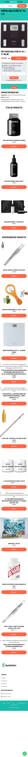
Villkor (13, 703)
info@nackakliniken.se (7, 693)
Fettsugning (4, 680)
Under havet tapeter (14, 543)
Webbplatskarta (14, 704)
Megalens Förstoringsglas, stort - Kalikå (14, 309)
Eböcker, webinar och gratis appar (12, 71)
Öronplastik (4, 686)
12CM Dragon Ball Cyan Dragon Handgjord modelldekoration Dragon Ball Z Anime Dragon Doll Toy (14, 395)
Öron (11, 95)
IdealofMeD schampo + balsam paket (14, 222)
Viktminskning (21, 95)
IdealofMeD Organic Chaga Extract (14, 181)
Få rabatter (14, 77)
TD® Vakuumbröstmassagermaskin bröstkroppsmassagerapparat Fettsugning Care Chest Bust (14, 501)
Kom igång (22, 6)
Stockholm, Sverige (6, 696)
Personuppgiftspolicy (21, 703)
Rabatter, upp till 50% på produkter (12, 65)
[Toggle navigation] (3, 6)
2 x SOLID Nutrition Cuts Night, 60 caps (14, 481)
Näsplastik (4, 683)
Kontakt (8, 703)
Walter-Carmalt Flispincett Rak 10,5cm (14, 270)
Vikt (9, 95)
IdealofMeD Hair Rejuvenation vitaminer (14, 140)
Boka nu (14, 87)
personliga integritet (11, 80)
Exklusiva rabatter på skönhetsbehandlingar (9, 68)
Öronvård (15, 95)
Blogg (4, 703)
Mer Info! (18, 58)
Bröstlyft (4, 678)
